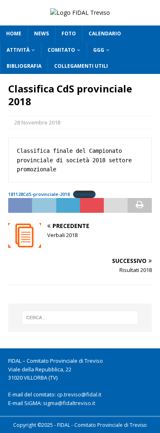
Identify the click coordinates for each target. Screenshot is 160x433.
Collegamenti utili (81, 65)
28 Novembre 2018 (37, 122)
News (41, 33)
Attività (18, 49)
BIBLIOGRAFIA (24, 65)
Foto (69, 33)
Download (84, 194)
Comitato (61, 49)
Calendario (105, 33)
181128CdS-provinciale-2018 (39, 194)
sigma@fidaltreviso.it (69, 403)
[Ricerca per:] (80, 318)
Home (13, 33)
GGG (98, 49)
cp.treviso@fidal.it (79, 394)
